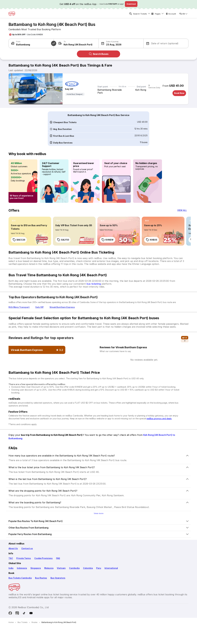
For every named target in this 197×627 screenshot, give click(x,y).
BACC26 (21, 240)
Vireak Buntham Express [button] (27, 349)
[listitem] (14, 220)
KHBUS (153, 240)
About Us (13, 548)
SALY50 (65, 240)
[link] (30, 231)
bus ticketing (94, 283)
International (111, 568)
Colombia (88, 568)
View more (98, 513)
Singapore (35, 568)
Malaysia (49, 568)
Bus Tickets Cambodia (20, 578)
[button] (110, 43)
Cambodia (74, 568)
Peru (98, 568)
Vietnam (61, 568)
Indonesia (22, 568)
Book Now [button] (179, 93)
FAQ (58, 558)
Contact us (27, 548)
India (11, 568)
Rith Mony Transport (19, 307)
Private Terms (23, 558)
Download (131, 4)
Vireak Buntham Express (62, 307)
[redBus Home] (12, 13)
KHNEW (109, 240)
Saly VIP (69, 89)
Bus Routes (41, 578)
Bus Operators (57, 578)
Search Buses (100, 54)
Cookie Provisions (43, 558)
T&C (11, 558)
